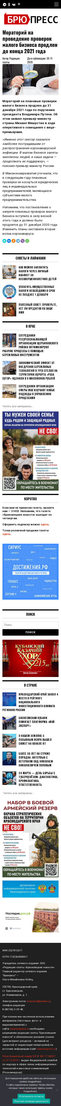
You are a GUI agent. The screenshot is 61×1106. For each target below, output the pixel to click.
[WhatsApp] (27, 241)
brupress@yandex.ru (38, 1001)
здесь (45, 524)
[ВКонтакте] (9, 241)
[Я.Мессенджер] (4, 241)
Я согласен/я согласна (31, 1096)
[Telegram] (18, 241)
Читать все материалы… (17, 406)
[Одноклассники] (13, 241)
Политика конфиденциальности (31, 1101)
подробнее (34, 1081)
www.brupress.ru (19, 1028)
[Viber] (23, 241)
